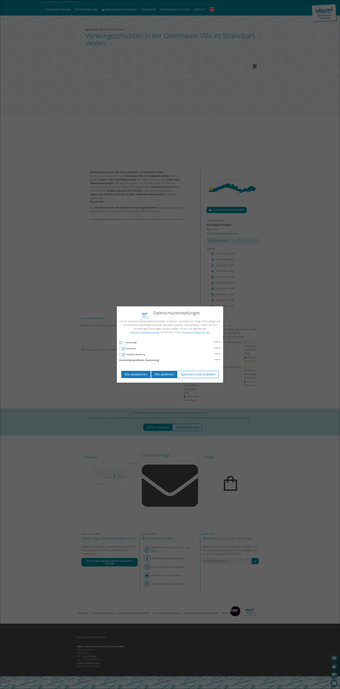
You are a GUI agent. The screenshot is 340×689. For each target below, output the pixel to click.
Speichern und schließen (198, 374)
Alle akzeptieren (135, 374)
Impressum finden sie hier (195, 332)
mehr (216, 342)
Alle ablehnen (164, 374)
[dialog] (170, 344)
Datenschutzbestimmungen (145, 332)
